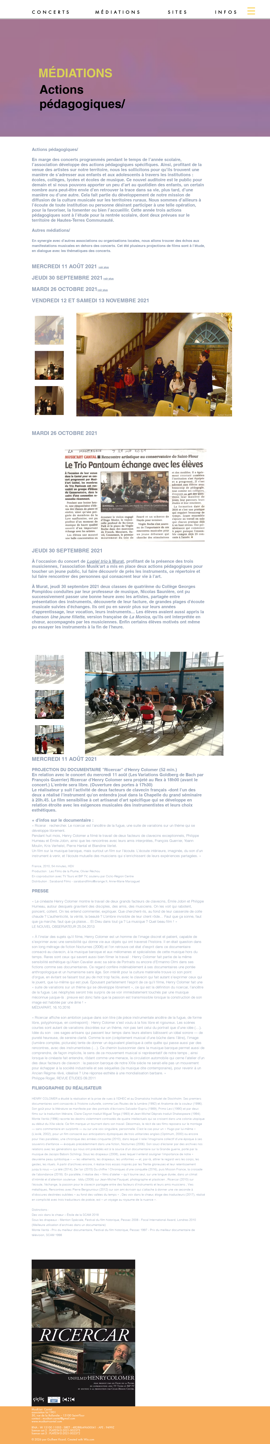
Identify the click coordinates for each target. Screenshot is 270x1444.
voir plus (108, 278)
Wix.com (89, 1439)
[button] (251, 11)
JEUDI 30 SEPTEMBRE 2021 (67, 278)
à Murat (105, 561)
